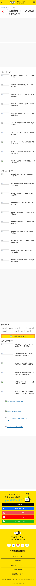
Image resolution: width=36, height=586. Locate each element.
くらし (4, 331)
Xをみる (19, 504)
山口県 (22, 331)
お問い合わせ (18, 569)
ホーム (3, 7)
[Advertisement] (18, 29)
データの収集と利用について (27, 579)
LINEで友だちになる (19, 521)
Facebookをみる (19, 508)
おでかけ (31, 328)
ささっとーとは (18, 556)
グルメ (17, 328)
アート (10, 331)
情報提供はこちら (18, 336)
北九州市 (11, 328)
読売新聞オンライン (18, 574)
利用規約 (9, 579)
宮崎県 (28, 331)
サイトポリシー (16, 579)
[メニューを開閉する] (34, 2)
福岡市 (4, 328)
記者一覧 (18, 560)
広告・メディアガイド (18, 565)
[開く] (2, 2)
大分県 (16, 331)
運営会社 (4, 579)
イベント (24, 328)
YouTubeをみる (19, 517)
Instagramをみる (19, 512)
